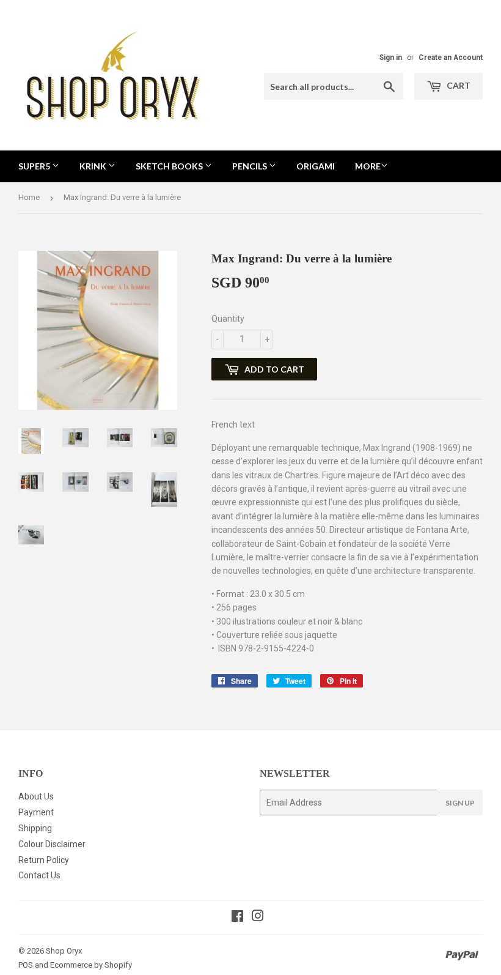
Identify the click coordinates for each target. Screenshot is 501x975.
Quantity (227, 319)
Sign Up (460, 802)
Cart (457, 85)
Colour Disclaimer (52, 844)
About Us (36, 796)
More (368, 166)
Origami (315, 166)
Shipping (35, 828)
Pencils (250, 166)
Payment (36, 812)
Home (29, 197)
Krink (93, 166)
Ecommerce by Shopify (91, 964)
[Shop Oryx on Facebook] (237, 917)
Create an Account (451, 57)
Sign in (390, 57)
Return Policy (43, 860)
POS (25, 964)
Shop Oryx (64, 950)
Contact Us (39, 875)
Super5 (35, 166)
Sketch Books (170, 166)
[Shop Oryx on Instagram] (258, 917)
